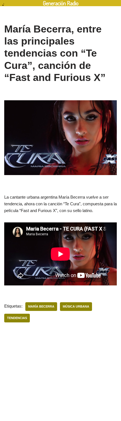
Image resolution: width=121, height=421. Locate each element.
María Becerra (41, 306)
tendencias (17, 318)
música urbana (76, 306)
